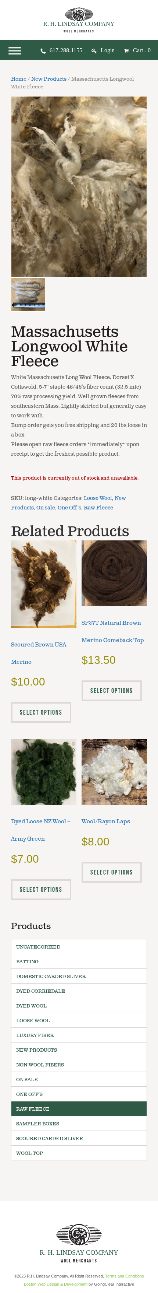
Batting (27, 962)
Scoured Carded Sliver (49, 1138)
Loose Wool (98, 498)
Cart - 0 (142, 50)
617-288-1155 (66, 50)
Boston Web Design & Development (55, 1284)
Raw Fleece (98, 507)
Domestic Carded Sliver (51, 976)
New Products (49, 79)
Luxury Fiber (35, 1035)
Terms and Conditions (124, 1276)
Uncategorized (38, 947)
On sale (45, 507)
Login (108, 50)
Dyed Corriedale (40, 991)
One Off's (69, 507)
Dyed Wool (31, 1006)
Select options (41, 712)
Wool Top (29, 1153)
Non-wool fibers (40, 1065)
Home (18, 79)
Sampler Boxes (37, 1124)
